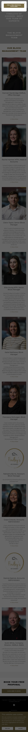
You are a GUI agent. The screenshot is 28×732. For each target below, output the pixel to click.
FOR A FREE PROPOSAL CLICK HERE (14, 5)
